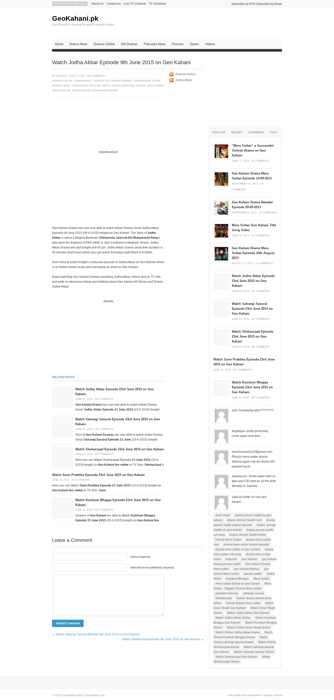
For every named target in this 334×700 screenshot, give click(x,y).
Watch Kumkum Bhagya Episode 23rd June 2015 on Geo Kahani (252, 387)
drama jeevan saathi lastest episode (244, 522)
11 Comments (264, 263)
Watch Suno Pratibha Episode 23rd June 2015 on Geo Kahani (98, 475)
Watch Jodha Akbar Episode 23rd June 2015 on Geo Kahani (253, 281)
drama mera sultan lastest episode (246, 544)
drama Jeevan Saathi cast (244, 520)
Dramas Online (104, 44)
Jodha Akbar (82, 80)
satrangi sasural (253, 593)
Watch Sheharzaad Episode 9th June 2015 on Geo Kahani (161, 639)
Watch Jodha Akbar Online (233, 617)
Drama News (78, 44)
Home (59, 44)
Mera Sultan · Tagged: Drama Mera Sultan (242, 586)
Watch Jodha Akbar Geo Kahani (123, 85)
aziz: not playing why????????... (253, 410)
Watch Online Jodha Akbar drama (95, 90)
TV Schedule (157, 3)
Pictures (178, 44)
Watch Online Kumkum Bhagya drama (243, 635)
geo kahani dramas (118, 80)
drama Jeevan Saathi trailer (247, 534)
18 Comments (268, 212)
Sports (194, 44)
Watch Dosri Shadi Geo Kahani (243, 605)
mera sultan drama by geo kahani (237, 583)
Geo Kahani (249, 559)
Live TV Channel (135, 3)
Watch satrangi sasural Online (254, 652)
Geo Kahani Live (95, 695)
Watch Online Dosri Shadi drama (248, 627)
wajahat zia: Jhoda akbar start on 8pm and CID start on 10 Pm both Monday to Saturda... (254, 481)
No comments (96, 75)
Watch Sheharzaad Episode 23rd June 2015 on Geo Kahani (119, 449)
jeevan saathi (253, 574)
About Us (97, 3)
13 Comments (260, 235)
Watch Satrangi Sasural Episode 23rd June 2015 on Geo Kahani (252, 308)
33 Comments (260, 160)
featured (231, 559)
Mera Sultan (261, 578)
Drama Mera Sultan (228, 539)
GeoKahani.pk (75, 18)
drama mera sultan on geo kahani (237, 549)
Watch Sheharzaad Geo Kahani (236, 657)
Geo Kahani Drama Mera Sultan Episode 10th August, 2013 (253, 253)
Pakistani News (155, 44)
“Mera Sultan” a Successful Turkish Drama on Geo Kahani (253, 150)
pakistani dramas (226, 593)
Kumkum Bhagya (237, 578)
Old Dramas (129, 44)
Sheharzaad (223, 598)
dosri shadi (222, 515)
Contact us (114, 3)
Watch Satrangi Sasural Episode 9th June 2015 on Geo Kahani (97, 634)
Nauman (61, 75)
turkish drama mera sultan (243, 603)
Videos (210, 44)
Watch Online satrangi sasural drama (240, 640)
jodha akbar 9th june (86, 85)
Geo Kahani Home (72, 695)
